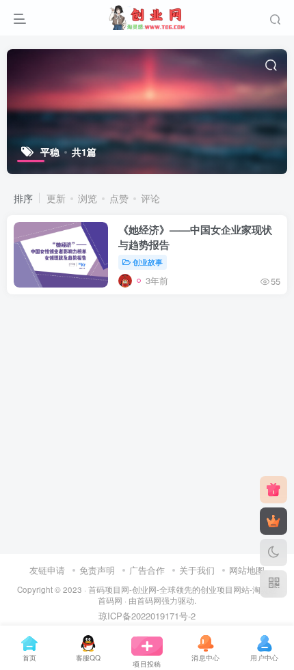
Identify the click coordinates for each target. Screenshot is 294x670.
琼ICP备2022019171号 (143, 615)
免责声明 (97, 569)
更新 (56, 198)
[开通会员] (273, 521)
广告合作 (147, 569)
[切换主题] (273, 552)
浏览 (87, 198)
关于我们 (197, 569)
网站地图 (247, 569)
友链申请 (47, 569)
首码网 (149, 600)
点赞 (119, 198)
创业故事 (148, 261)
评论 (150, 198)
